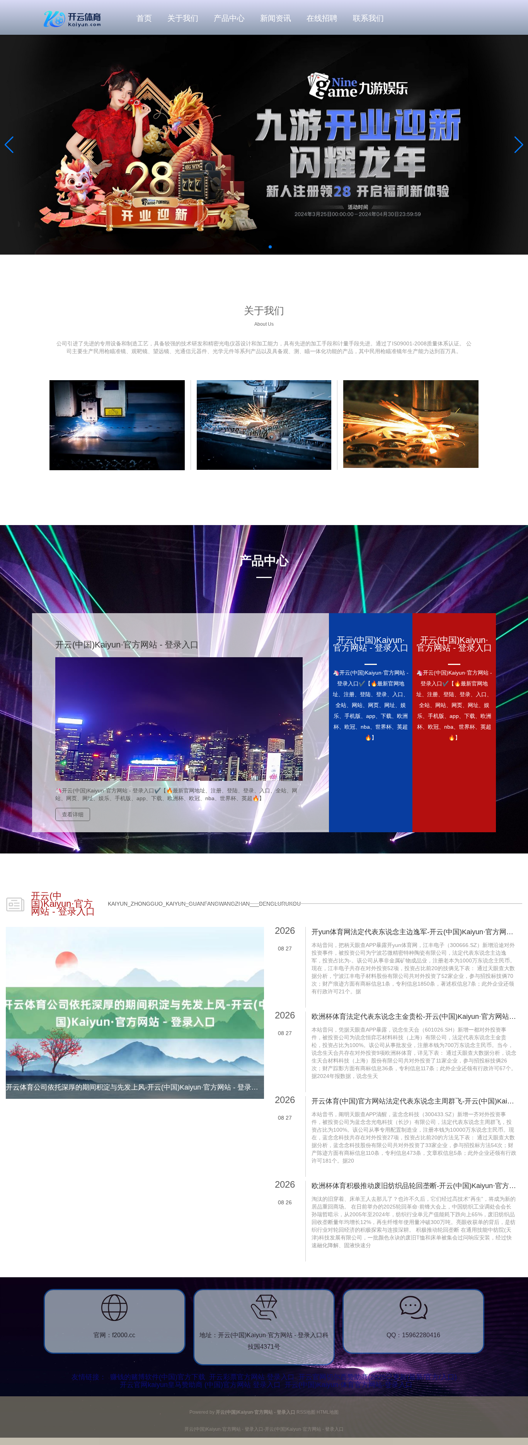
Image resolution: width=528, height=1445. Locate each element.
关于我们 (182, 18)
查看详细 (72, 814)
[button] (519, 144)
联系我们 (368, 18)
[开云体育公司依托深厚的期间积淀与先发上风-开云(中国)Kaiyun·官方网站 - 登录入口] (135, 1012)
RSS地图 (305, 1412)
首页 (144, 18)
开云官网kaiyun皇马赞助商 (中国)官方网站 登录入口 (200, 1385)
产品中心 (229, 18)
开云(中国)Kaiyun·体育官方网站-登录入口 (348, 1385)
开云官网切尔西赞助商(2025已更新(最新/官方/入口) (377, 1377)
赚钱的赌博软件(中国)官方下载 (157, 1377)
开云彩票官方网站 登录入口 (252, 1377)
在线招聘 (322, 18)
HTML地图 (328, 1412)
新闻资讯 (275, 18)
